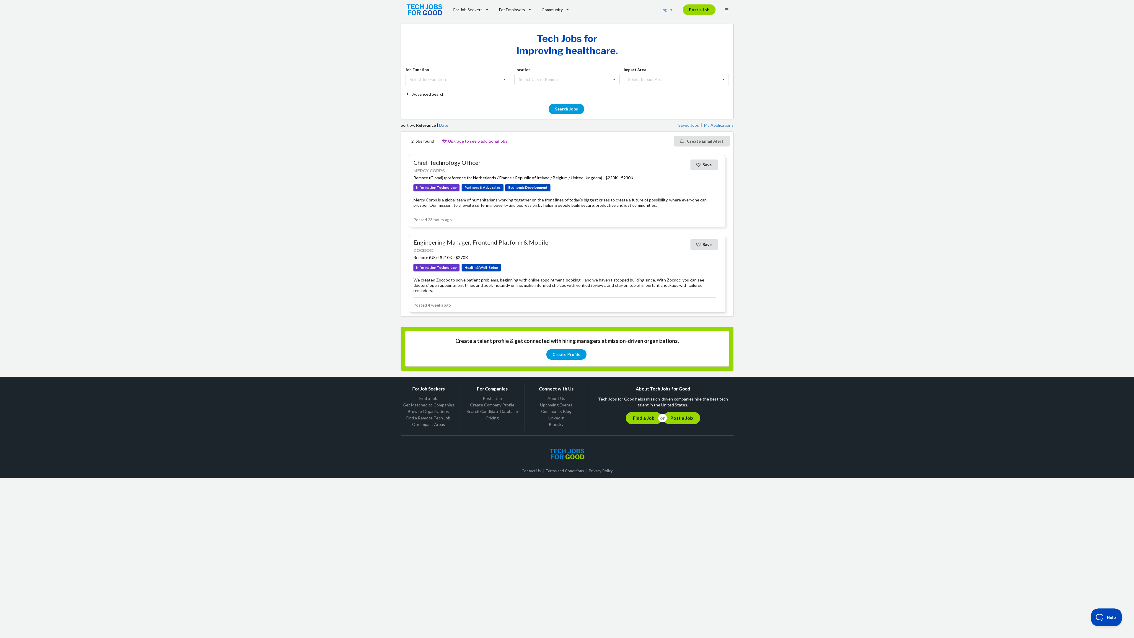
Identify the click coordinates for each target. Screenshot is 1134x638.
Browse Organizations (428, 411)
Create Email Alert (705, 141)
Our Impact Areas (428, 424)
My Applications (719, 125)
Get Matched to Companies (428, 404)
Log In (666, 9)
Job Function (417, 69)
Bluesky (556, 424)
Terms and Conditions (565, 471)
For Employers (512, 9)
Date (443, 125)
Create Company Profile (492, 404)
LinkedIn (556, 417)
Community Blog (556, 411)
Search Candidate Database (492, 411)
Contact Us (531, 471)
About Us (556, 398)
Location (522, 69)
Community (552, 9)
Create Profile (566, 354)
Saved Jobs (688, 125)
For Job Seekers (468, 9)
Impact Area (635, 69)
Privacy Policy (601, 471)
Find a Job (428, 398)
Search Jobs (566, 108)
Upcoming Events (556, 404)
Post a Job (699, 9)
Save (707, 164)
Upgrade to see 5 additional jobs (477, 141)
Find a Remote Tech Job (428, 417)
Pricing (492, 417)
